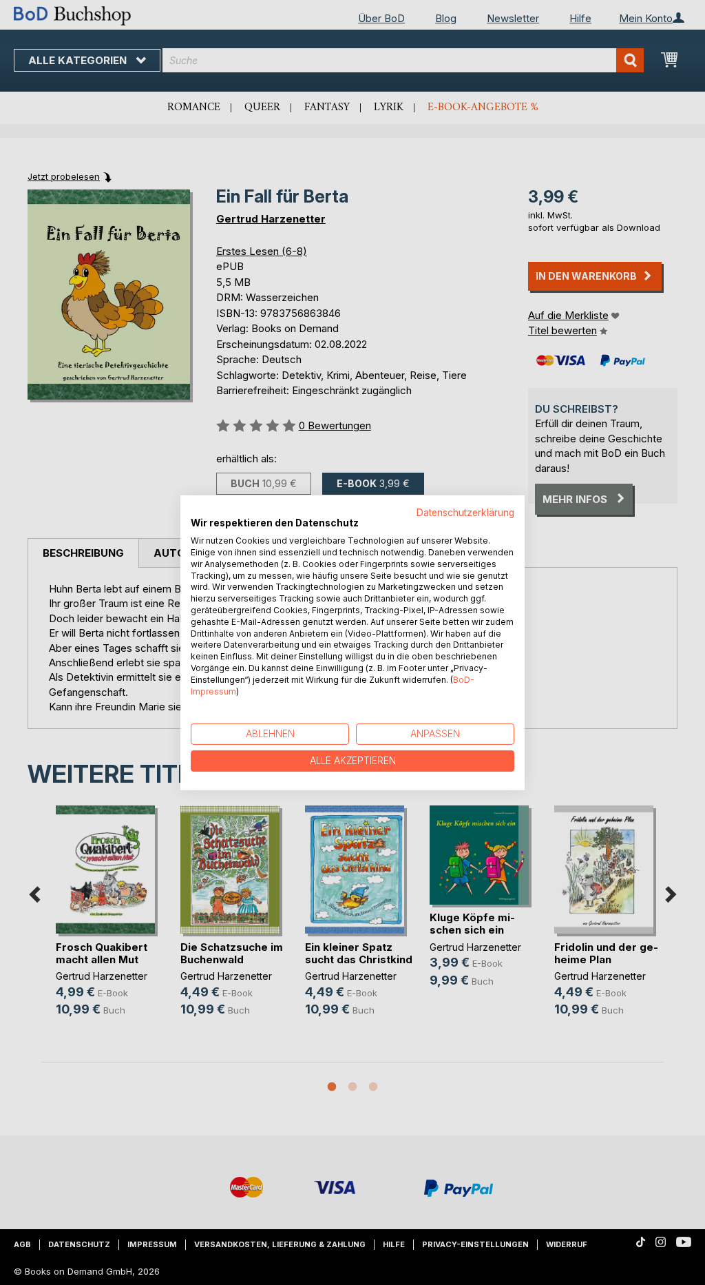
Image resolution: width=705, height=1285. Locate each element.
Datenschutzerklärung (465, 511)
